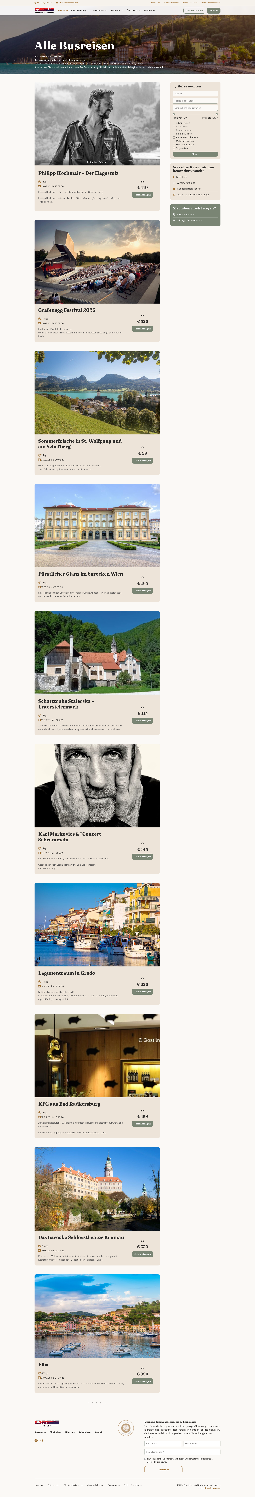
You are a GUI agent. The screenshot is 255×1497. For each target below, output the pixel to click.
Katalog (213, 10)
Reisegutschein (194, 10)
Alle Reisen (55, 1432)
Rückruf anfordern (171, 3)
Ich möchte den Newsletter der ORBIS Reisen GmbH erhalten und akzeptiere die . (180, 1460)
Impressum (39, 1485)
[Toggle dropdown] (67, 10)
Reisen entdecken (190, 3)
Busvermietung (78, 10)
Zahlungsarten (114, 1485)
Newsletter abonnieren (210, 3)
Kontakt (99, 1432)
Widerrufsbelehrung (95, 1485)
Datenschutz (53, 1485)
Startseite (155, 3)
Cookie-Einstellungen (133, 1485)
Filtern (195, 154)
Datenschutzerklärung (156, 1462)
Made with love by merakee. (209, 1488)
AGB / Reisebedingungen (73, 1485)
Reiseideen (85, 1432)
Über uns (70, 1432)
